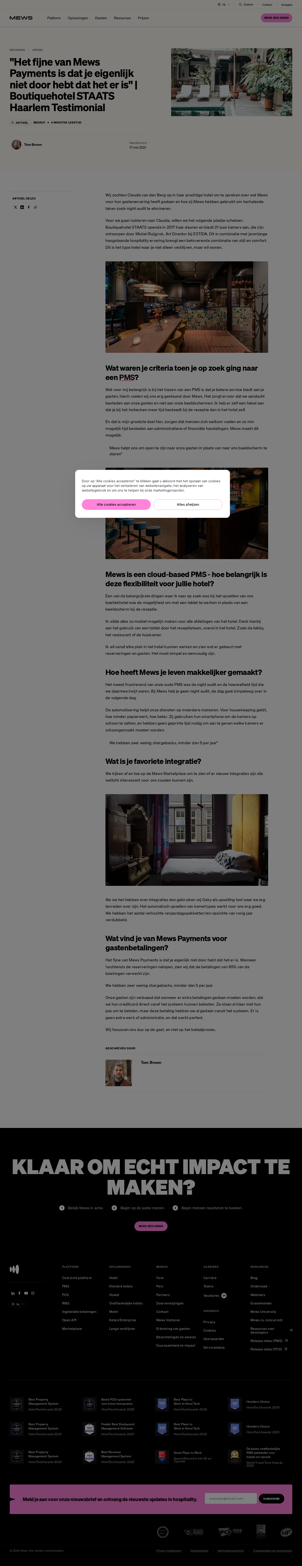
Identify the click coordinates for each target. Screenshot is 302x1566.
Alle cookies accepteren (116, 504)
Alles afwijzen (188, 504)
